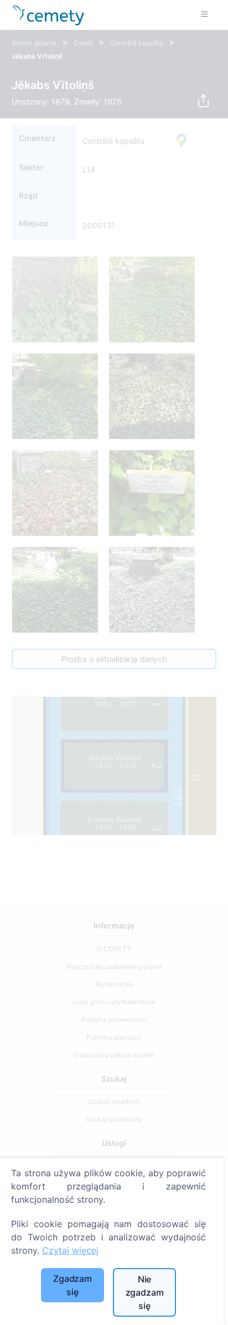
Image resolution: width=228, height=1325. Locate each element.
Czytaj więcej (70, 1250)
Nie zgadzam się (145, 1292)
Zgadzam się (72, 1285)
